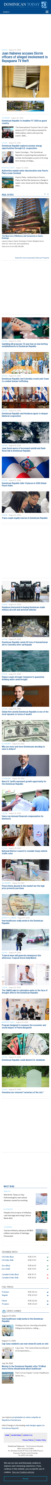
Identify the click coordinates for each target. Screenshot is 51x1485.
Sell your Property (42, 258)
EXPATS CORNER (14, 1311)
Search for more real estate (25, 258)
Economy (6, 744)
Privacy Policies (28, 1440)
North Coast (8, 168)
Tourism (6, 118)
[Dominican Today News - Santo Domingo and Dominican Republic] (25, 4)
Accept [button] (25, 1479)
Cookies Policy (41, 1440)
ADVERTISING (16, 1435)
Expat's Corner (9, 918)
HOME (7, 1435)
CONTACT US (27, 1435)
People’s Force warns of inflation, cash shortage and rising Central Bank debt (17, 1215)
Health (7, 1191)
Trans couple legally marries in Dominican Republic (25, 518)
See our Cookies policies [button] (23, 1472)
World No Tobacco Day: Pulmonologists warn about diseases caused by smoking (15, 1197)
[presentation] (45, 193)
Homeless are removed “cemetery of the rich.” (23, 1093)
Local (4, 50)
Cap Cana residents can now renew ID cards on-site (25, 1344)
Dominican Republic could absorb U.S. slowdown (23, 1060)
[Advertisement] (24, 26)
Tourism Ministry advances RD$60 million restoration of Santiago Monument (18, 1233)
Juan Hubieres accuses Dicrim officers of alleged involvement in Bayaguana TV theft (25, 57)
